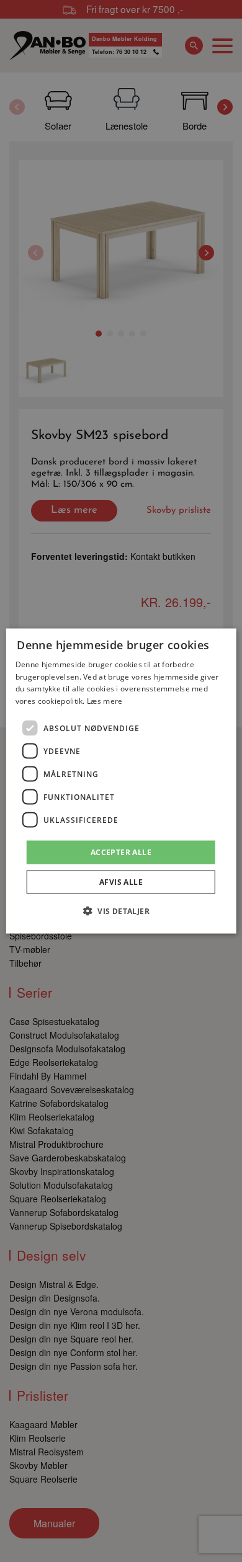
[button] (121, 910)
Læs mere (104, 701)
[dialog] (121, 781)
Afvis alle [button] (121, 882)
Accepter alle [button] (121, 852)
